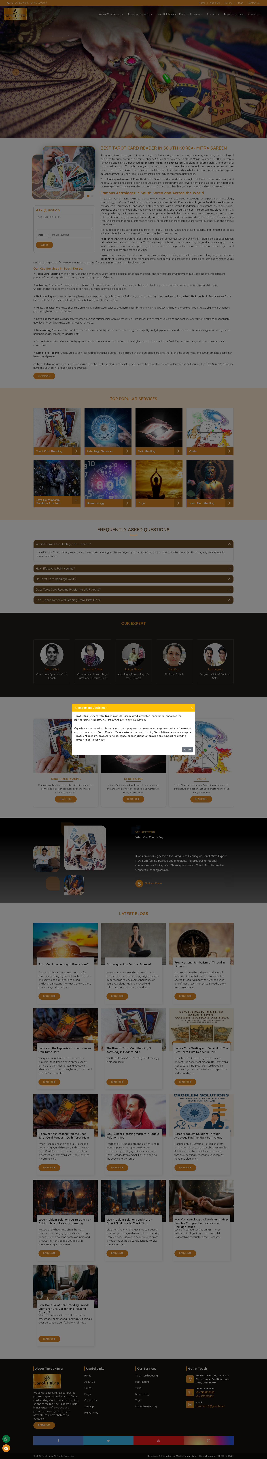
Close (187, 749)
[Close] (191, 707)
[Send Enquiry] (6, 1448)
